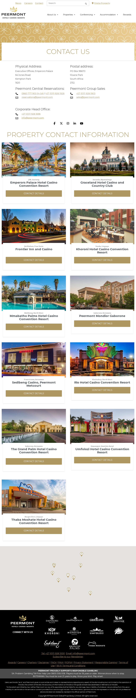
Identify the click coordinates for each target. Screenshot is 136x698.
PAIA (60, 662)
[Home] (14, 14)
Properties (68, 14)
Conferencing (86, 14)
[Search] (86, 3)
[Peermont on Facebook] (54, 123)
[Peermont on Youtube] (81, 123)
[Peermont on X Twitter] (61, 123)
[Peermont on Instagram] (68, 123)
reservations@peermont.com (37, 97)
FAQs (53, 662)
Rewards (127, 14)
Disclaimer (43, 662)
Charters (32, 662)
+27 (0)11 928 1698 (31, 114)
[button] (34, 193)
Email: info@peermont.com (80, 653)
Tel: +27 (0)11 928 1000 (53, 653)
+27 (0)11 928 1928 (54, 93)
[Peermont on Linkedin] (75, 123)
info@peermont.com (33, 118)
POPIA (68, 662)
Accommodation (108, 14)
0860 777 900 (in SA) (33, 93)
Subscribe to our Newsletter (68, 656)
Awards (12, 662)
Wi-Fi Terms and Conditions (70, 665)
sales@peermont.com (88, 97)
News (18, 3)
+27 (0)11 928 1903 (85, 93)
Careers (28, 3)
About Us (51, 14)
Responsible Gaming (106, 662)
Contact (39, 3)
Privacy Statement (84, 662)
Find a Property (102, 3)
